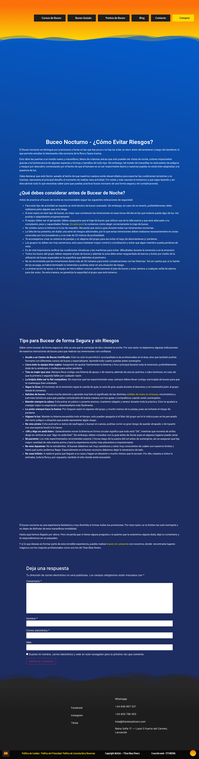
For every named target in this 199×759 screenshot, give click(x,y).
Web (28, 642)
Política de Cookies (31, 753)
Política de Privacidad (51, 753)
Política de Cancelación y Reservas (79, 753)
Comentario (34, 581)
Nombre (32, 618)
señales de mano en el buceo (142, 394)
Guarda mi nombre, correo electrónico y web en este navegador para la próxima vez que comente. (86, 654)
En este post (77, 224)
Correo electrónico (38, 630)
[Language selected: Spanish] (6, 753)
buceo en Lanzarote (118, 543)
